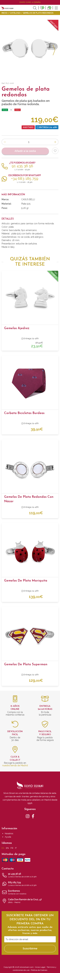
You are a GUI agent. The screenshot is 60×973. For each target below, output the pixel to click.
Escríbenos (17, 892)
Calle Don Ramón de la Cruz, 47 (25, 900)
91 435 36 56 (22, 875)
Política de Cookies (39, 970)
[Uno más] (55, 142)
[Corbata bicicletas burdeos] (30, 383)
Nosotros (9, 833)
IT (16, 848)
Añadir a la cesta (25, 151)
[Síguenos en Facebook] (33, 816)
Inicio (5, 13)
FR (12, 848)
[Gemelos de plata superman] (30, 634)
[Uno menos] (5, 142)
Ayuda (8, 837)
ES (3, 848)
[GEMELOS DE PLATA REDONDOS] (30, 48)
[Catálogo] (56, 8)
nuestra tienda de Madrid (15, 765)
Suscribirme (30, 948)
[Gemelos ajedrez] (30, 298)
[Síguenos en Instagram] (27, 816)
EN (7, 848)
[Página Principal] (7, 8)
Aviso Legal (40, 967)
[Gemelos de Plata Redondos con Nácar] (30, 467)
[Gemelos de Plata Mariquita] (30, 551)
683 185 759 (22, 883)
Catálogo (15, 13)
